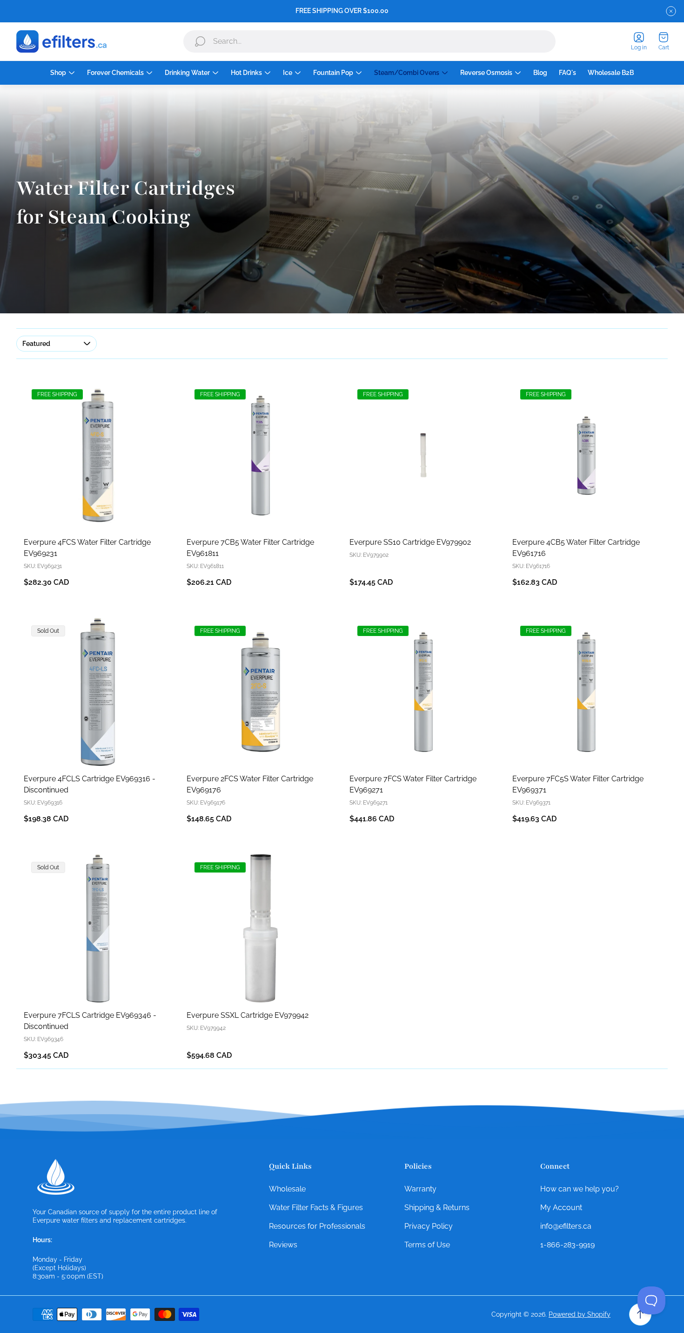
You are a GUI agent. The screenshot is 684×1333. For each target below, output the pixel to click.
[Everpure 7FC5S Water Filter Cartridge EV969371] (586, 692)
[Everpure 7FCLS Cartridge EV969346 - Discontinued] (98, 928)
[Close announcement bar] (671, 11)
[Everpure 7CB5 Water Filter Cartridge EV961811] (261, 455)
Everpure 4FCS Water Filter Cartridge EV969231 (87, 548)
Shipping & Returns (436, 1207)
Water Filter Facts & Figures (316, 1207)
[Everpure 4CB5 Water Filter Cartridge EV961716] (586, 455)
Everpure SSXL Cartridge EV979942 (247, 1015)
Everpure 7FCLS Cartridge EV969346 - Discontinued (90, 1021)
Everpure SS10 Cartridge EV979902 (410, 542)
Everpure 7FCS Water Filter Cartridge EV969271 (412, 784)
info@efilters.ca (565, 1226)
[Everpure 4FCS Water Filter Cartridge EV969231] (98, 455)
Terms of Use (427, 1244)
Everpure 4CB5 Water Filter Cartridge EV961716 (576, 548)
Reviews (283, 1244)
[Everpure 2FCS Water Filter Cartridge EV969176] (261, 692)
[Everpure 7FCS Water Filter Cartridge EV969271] (423, 692)
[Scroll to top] (640, 1314)
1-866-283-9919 (567, 1244)
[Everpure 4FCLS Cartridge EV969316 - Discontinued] (98, 692)
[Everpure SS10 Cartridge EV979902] (423, 455)
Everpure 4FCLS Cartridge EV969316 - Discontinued (89, 784)
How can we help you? (579, 1188)
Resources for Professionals (317, 1226)
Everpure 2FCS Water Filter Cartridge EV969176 (250, 784)
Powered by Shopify (579, 1314)
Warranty (420, 1188)
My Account (561, 1207)
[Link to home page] (56, 1177)
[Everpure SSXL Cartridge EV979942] (261, 928)
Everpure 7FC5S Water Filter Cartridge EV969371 (578, 784)
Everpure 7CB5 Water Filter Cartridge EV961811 (250, 548)
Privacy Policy (428, 1226)
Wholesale (287, 1188)
